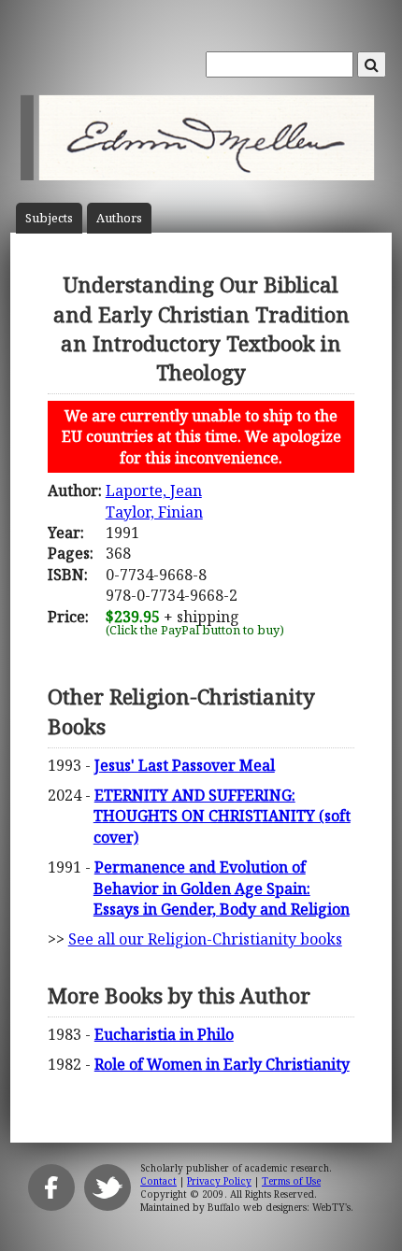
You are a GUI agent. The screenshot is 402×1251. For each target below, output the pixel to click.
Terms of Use (291, 1180)
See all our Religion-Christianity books (205, 939)
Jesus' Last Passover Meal (184, 765)
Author (119, 218)
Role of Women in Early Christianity (222, 1064)
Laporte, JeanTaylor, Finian (154, 500)
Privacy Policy (219, 1180)
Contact (158, 1180)
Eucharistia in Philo (164, 1034)
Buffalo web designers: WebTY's (279, 1207)
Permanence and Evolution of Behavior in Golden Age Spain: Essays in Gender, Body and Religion (221, 888)
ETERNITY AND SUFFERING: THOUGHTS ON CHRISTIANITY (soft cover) (222, 816)
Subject (49, 218)
